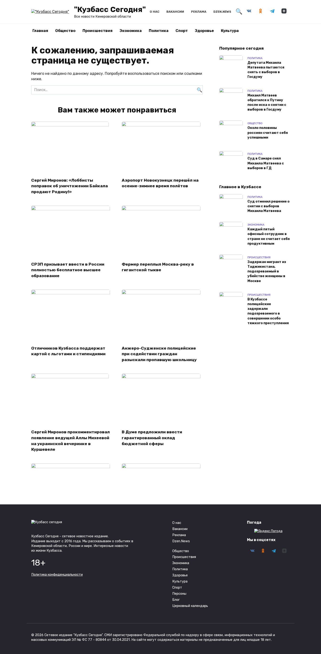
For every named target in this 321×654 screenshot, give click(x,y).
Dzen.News (222, 11)
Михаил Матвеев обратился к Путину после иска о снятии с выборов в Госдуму (266, 102)
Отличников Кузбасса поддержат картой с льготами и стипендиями (68, 351)
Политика (158, 30)
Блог (176, 600)
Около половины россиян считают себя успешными (267, 133)
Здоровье (204, 30)
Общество (65, 30)
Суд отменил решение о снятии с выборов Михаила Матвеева (268, 206)
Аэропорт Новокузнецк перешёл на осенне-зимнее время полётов (160, 183)
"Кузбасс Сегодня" (110, 9)
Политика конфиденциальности (57, 575)
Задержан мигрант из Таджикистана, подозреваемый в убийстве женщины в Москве (266, 271)
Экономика (131, 30)
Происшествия (97, 30)
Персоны (179, 594)
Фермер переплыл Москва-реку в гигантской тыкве (158, 267)
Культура (230, 30)
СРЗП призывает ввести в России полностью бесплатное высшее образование (67, 270)
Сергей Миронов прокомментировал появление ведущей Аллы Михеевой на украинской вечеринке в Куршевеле (70, 441)
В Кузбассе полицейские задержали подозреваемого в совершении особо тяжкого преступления (268, 311)
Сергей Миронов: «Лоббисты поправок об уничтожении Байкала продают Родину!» (69, 186)
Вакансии (175, 11)
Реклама (198, 11)
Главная (40, 30)
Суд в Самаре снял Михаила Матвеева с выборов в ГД (265, 163)
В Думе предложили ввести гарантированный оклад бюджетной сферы (152, 438)
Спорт (182, 30)
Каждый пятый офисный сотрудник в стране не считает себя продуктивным (268, 236)
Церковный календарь (190, 606)
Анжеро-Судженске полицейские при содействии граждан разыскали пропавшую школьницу (159, 354)
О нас (154, 11)
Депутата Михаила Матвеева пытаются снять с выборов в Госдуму (265, 70)
